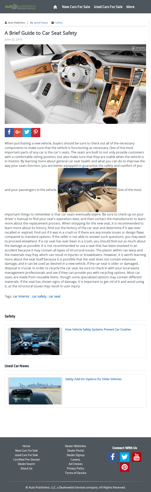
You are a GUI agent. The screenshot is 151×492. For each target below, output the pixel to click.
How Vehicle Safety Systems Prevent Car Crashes (98, 329)
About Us (26, 468)
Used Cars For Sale (108, 7)
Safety (59, 22)
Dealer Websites (75, 446)
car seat (55, 296)
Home (26, 446)
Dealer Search (26, 464)
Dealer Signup (76, 455)
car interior (21, 296)
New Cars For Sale (76, 7)
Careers (75, 460)
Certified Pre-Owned (26, 460)
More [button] (130, 7)
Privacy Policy (75, 468)
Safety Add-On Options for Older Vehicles (93, 379)
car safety (39, 296)
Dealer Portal (75, 451)
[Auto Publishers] (20, 6)
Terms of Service (75, 473)
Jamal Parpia (41, 22)
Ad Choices (76, 464)
